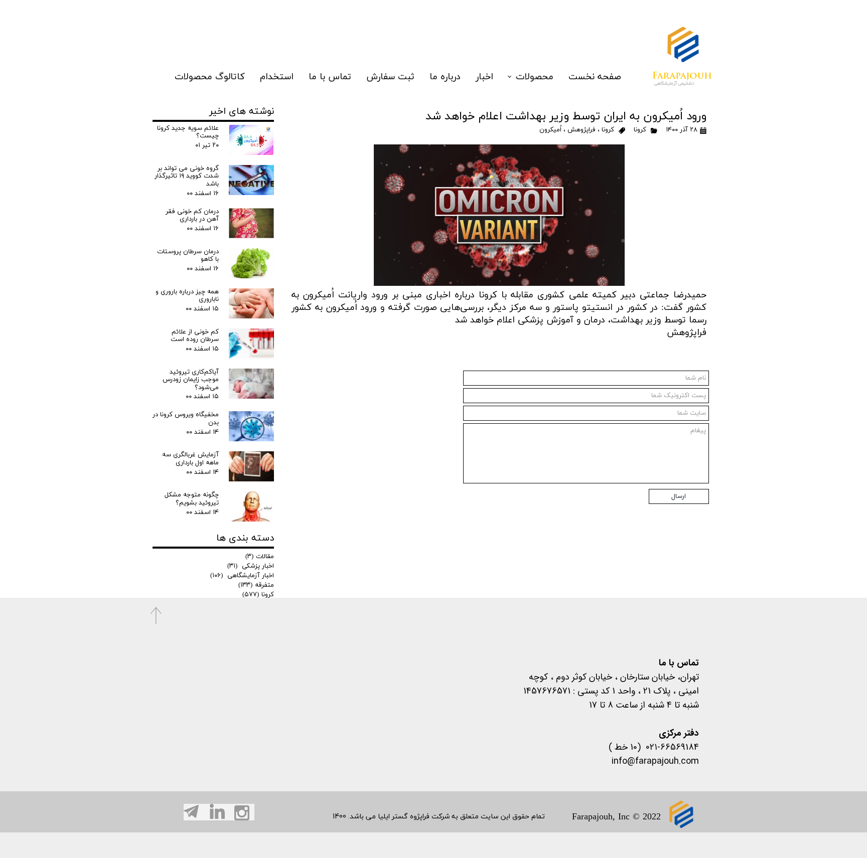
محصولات (534, 77)
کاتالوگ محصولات (210, 77)
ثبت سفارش (390, 77)
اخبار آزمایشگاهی (242, 575)
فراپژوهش (581, 129)
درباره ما (445, 77)
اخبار (484, 77)
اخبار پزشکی (250, 566)
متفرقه (256, 585)
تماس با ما (330, 77)
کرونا (640, 129)
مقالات (259, 556)
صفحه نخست (594, 77)
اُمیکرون (550, 129)
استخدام (277, 77)
